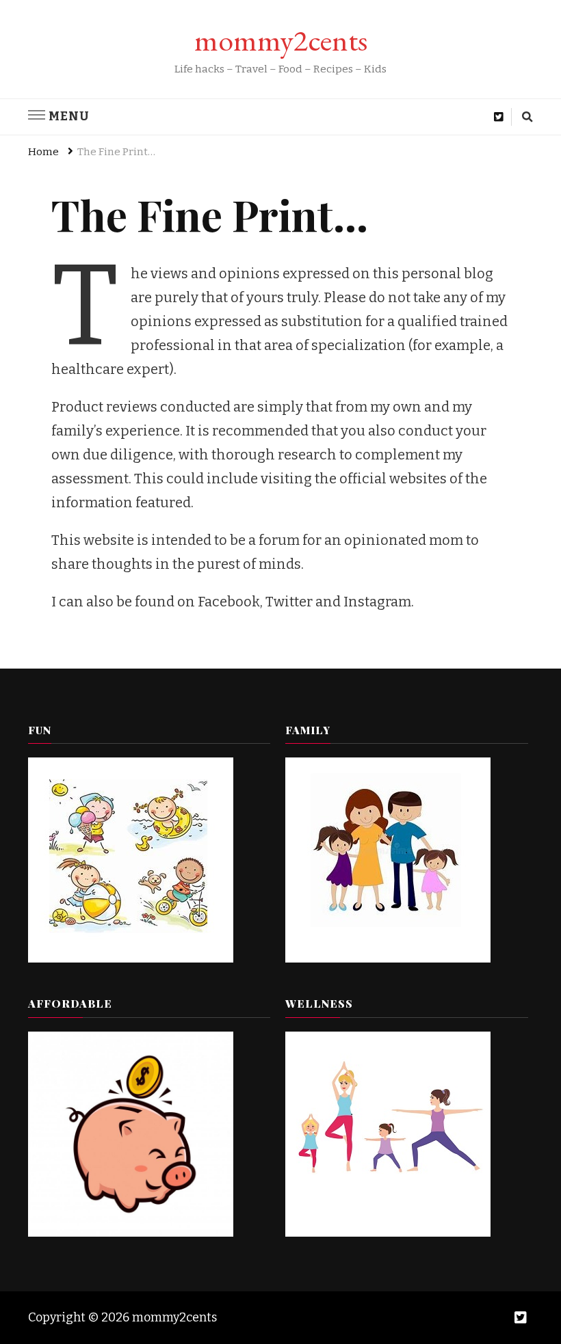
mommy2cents (280, 40)
